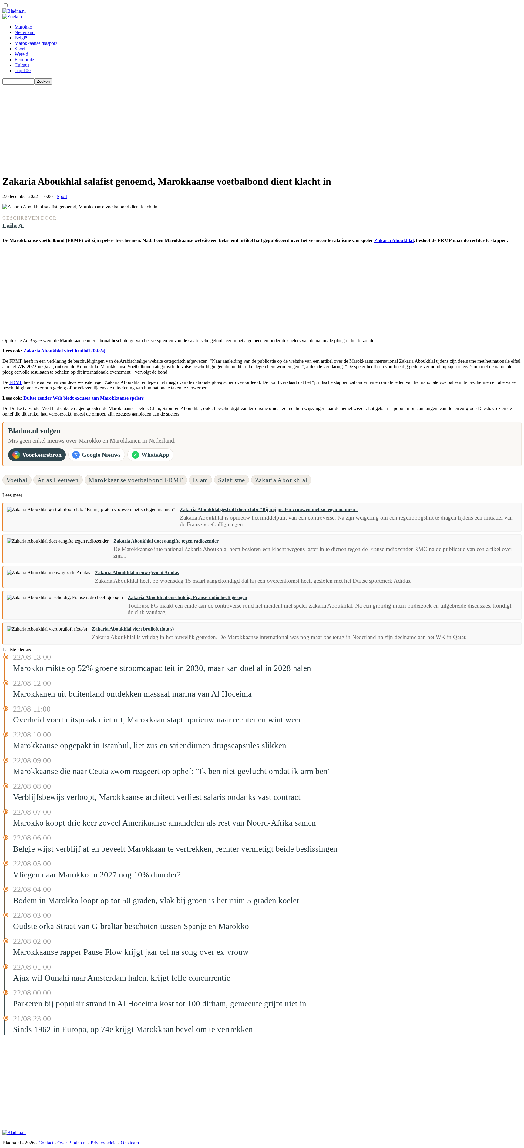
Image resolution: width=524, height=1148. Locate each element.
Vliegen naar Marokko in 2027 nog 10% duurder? (97, 874)
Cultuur (22, 65)
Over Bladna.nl (72, 1142)
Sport (20, 48)
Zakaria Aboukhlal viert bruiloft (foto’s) (64, 350)
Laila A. (13, 225)
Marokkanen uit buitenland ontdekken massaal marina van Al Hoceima (132, 694)
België (21, 37)
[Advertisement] (184, 127)
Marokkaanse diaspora (36, 43)
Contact (46, 1142)
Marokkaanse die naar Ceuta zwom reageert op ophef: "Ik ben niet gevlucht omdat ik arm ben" (172, 771)
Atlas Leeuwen (58, 479)
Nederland (25, 32)
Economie (24, 59)
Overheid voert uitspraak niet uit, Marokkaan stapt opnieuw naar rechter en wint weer (157, 719)
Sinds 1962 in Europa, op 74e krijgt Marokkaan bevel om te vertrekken (133, 1029)
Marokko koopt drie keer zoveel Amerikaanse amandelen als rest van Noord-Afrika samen (164, 822)
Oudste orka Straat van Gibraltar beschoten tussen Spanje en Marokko (131, 926)
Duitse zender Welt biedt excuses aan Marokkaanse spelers (83, 398)
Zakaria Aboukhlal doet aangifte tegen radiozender (166, 541)
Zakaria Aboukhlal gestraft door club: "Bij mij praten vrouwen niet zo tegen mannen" (269, 509)
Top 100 (23, 70)
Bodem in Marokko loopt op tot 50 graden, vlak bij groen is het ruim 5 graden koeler (156, 900)
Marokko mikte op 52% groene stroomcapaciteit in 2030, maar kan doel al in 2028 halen (162, 668)
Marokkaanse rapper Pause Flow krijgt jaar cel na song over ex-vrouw (131, 952)
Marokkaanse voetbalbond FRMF (136, 479)
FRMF (15, 382)
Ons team (130, 1142)
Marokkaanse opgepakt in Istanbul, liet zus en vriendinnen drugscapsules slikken (149, 745)
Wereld (21, 54)
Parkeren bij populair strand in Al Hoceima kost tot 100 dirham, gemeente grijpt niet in (159, 1003)
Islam (200, 479)
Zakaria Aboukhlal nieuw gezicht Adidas (137, 572)
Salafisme (231, 479)
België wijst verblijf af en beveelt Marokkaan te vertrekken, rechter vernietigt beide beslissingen (175, 848)
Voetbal (17, 479)
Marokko (23, 26)
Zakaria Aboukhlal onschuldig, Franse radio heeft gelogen (187, 597)
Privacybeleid (104, 1142)
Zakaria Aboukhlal (394, 240)
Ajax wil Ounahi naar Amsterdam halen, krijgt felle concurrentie (121, 977)
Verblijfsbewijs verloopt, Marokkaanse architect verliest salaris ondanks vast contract (157, 797)
